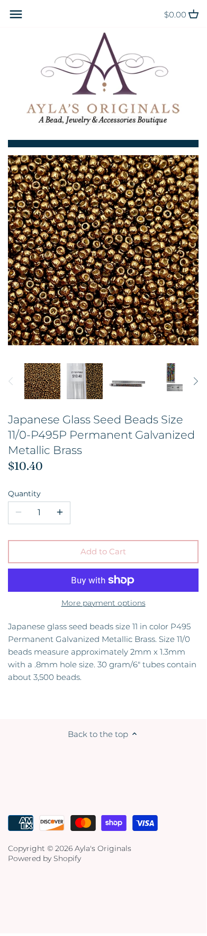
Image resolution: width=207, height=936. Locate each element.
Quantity (24, 493)
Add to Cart (103, 551)
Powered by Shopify (44, 858)
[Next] (195, 381)
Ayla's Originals (103, 848)
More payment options (103, 603)
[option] (42, 381)
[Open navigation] (16, 14)
